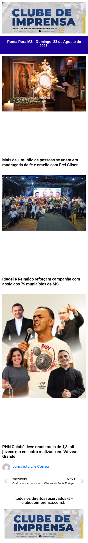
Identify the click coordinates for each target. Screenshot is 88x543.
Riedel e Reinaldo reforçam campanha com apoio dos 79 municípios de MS (41, 281)
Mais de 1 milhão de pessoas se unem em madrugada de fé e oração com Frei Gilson (40, 162)
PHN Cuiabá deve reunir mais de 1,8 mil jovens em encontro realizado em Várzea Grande (39, 451)
